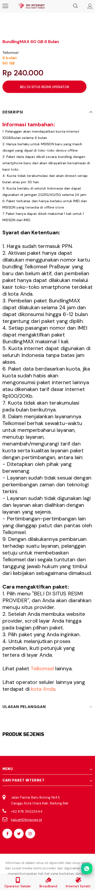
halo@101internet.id (26, 819)
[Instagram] (30, 833)
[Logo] (31, 6)
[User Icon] (90, 6)
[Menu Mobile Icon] (5, 6)
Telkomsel (10, 52)
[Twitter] (19, 833)
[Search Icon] (75, 6)
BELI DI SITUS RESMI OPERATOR (44, 87)
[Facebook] (7, 833)
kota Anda (43, 689)
